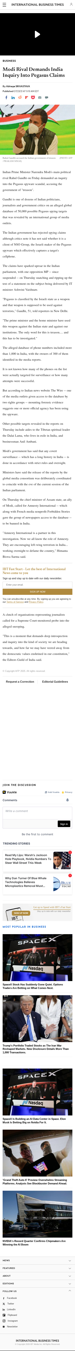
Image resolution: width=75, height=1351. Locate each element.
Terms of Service (15, 602)
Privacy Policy (36, 602)
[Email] (40, 97)
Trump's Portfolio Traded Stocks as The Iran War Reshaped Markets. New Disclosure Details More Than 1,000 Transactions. (36, 1049)
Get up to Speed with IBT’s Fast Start (52, 907)
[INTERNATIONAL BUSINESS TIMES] (38, 5)
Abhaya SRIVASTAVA (18, 86)
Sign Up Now (21, 913)
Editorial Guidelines (55, 681)
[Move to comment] (46, 97)
